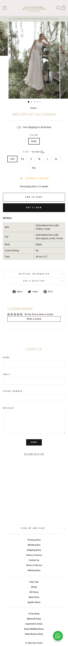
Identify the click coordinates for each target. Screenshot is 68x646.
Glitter (34, 587)
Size (31, 152)
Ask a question (34, 281)
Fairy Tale (33, 582)
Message (8, 408)
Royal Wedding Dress (34, 629)
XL (56, 159)
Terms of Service (34, 565)
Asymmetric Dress (34, 623)
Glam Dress (34, 597)
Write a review (34, 318)
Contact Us (34, 560)
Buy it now (34, 207)
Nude (34, 141)
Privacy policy (34, 539)
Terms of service (34, 555)
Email (7, 374)
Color (34, 135)
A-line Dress (34, 613)
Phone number (13, 391)
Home (33, 108)
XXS (12, 159)
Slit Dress (34, 592)
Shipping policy (34, 550)
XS (22, 159)
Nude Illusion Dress (34, 634)
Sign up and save (33, 528)
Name (6, 357)
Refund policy (34, 545)
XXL (34, 167)
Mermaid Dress (34, 618)
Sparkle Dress (34, 602)
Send (34, 442)
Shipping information (34, 274)
